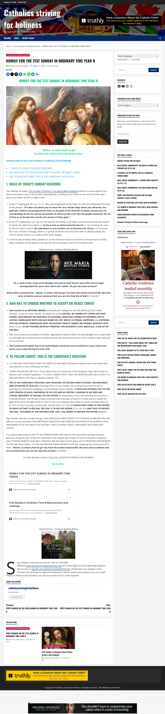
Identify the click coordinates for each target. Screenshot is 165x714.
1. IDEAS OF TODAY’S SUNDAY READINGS (30, 168)
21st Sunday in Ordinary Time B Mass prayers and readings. (57, 653)
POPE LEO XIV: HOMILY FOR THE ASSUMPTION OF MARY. (137, 338)
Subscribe (123, 142)
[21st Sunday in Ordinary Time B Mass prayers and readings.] (58, 638)
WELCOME (7, 38)
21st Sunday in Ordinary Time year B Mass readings (53, 191)
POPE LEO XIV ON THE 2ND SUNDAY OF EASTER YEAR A (136, 384)
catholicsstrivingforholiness (18, 66)
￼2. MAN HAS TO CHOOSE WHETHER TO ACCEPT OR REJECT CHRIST (44, 172)
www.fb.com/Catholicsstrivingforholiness (50, 569)
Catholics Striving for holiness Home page (132, 222)
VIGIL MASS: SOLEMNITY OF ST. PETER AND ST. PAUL (135, 350)
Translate (136, 59)
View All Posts (16, 597)
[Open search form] (160, 38)
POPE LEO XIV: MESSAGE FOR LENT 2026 (131, 393)
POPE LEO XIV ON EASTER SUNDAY (129, 389)
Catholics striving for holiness (32, 18)
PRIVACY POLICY (28, 38)
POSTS (16, 38)
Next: (85, 608)
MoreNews (103, 687)
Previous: (31, 608)
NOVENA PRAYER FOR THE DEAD (128, 161)
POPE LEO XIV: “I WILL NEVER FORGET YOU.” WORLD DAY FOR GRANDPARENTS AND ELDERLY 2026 (137, 344)
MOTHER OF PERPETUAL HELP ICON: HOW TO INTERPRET (137, 202)
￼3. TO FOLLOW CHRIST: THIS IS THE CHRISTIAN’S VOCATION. (41, 176)
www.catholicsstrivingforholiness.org (43, 565)
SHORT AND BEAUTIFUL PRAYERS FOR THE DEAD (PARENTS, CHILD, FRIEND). (134, 196)
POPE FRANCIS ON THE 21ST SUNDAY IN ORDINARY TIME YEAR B (22, 635)
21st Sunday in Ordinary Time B (18, 55)
